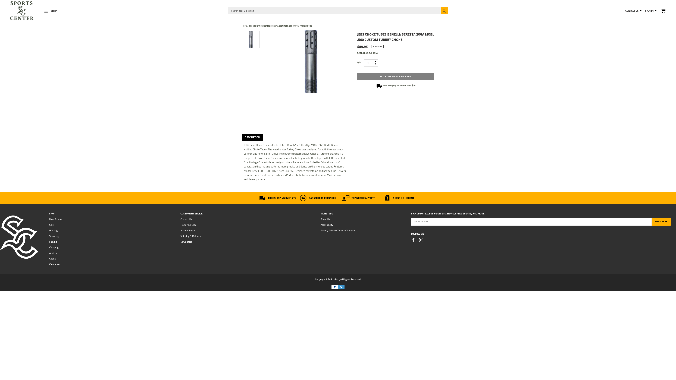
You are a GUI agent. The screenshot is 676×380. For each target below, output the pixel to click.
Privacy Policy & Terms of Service (338, 230)
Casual (52, 258)
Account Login (187, 230)
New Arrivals (55, 219)
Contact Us (186, 219)
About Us (325, 219)
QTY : (359, 62)
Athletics (53, 253)
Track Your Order (188, 225)
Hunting (53, 230)
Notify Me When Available (395, 76)
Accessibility (327, 225)
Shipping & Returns (190, 236)
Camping (53, 247)
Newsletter (186, 241)
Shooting (54, 236)
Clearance (54, 264)
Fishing (53, 241)
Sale (51, 225)
